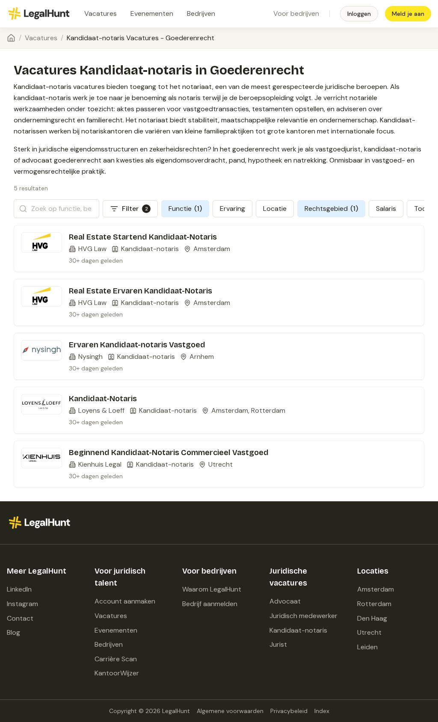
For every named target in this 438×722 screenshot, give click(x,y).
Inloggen (359, 14)
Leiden (367, 646)
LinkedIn (19, 589)
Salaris (386, 208)
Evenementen (151, 13)
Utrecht (369, 632)
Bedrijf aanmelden (209, 603)
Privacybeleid (289, 711)
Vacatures (100, 13)
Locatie (275, 208)
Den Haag (372, 618)
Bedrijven (201, 13)
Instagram (22, 603)
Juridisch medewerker (303, 615)
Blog (13, 632)
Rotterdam (374, 603)
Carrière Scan (116, 658)
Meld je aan (408, 14)
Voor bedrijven (296, 13)
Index (321, 711)
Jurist (278, 644)
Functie (185, 208)
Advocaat (285, 601)
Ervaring (232, 208)
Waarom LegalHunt (211, 589)
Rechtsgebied (331, 208)
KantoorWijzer (117, 673)
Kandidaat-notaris (298, 630)
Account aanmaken (125, 601)
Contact (20, 618)
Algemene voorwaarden (230, 711)
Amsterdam (375, 589)
